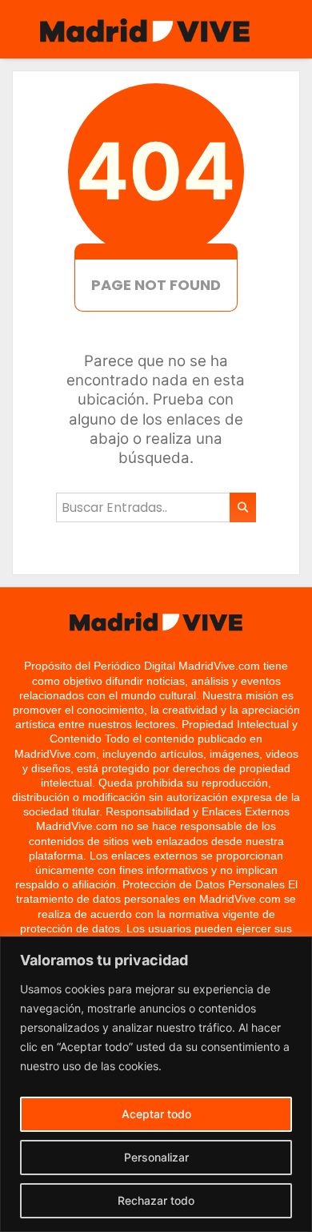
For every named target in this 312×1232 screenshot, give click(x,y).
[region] (156, 1084)
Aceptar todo (156, 1114)
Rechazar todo (156, 1200)
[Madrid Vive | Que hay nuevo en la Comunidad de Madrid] (145, 30)
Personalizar (156, 1157)
